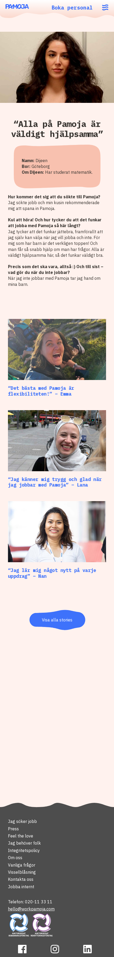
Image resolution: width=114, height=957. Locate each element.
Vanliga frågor (21, 865)
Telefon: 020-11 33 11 (30, 901)
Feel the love (20, 836)
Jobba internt (21, 886)
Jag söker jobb (22, 821)
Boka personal (72, 7)
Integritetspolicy (24, 850)
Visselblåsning (22, 872)
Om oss (15, 857)
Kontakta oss (20, 879)
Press (13, 828)
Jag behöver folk (24, 843)
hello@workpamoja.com (31, 909)
